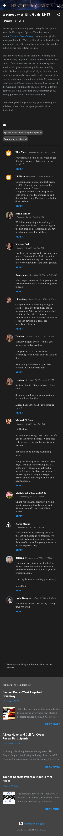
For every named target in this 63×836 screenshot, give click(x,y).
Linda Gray (22, 299)
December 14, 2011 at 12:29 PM (40, 379)
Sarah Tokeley (23, 213)
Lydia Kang (22, 598)
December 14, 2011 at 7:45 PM (42, 598)
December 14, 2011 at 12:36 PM (31, 423)
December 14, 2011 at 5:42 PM (38, 557)
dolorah (20, 557)
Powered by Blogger (33, 823)
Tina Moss (21, 152)
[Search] (58, 7)
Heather (20, 336)
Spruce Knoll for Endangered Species (23, 132)
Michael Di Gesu (24, 420)
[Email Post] (4, 126)
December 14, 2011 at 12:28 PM (40, 336)
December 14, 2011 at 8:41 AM (42, 299)
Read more (52, 724)
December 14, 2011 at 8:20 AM (30, 217)
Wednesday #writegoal (15, 138)
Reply (19, 169)
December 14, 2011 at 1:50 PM (30, 496)
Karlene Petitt (23, 244)
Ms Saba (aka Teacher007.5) (31, 493)
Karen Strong (23, 523)
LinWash (20, 176)
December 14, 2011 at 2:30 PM (30, 527)
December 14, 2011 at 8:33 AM (30, 247)
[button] (58, 15)
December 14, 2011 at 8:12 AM (41, 152)
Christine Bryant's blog (21, 36)
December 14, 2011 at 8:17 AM (39, 176)
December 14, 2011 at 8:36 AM (43, 275)
